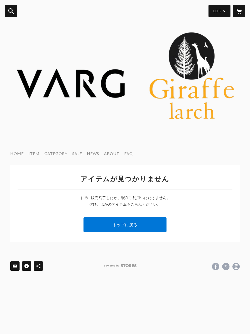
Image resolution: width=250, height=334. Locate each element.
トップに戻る (125, 224)
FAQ (128, 153)
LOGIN (219, 11)
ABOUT (111, 153)
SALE (77, 153)
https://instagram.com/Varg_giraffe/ (236, 266)
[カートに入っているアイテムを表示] (239, 11)
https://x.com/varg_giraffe (225, 266)
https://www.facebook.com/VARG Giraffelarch (215, 266)
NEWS (93, 153)
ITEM (34, 153)
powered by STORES (120, 265)
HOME (17, 153)
